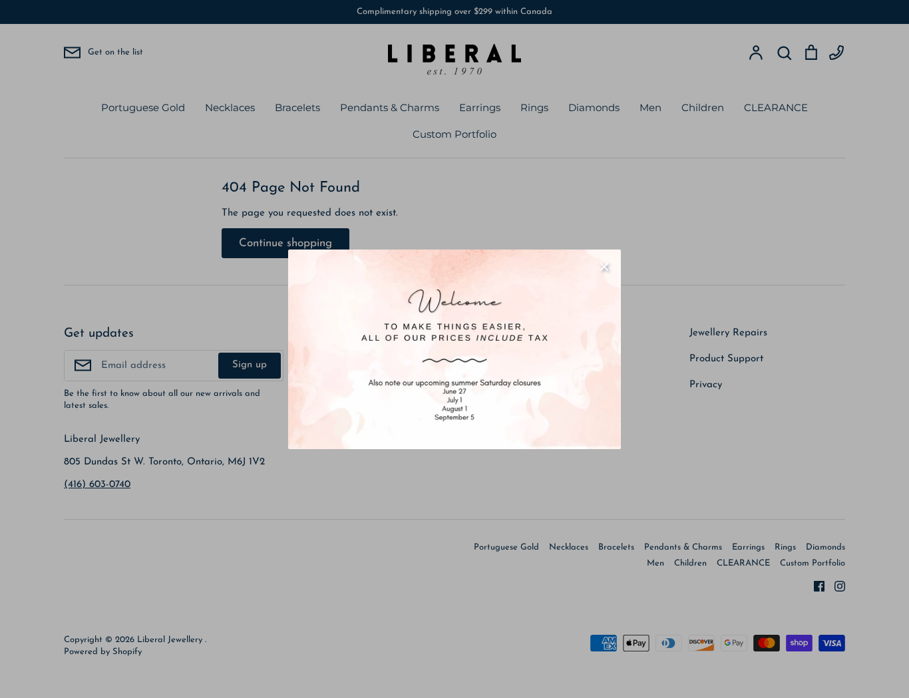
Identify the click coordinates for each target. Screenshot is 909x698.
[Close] (604, 266)
